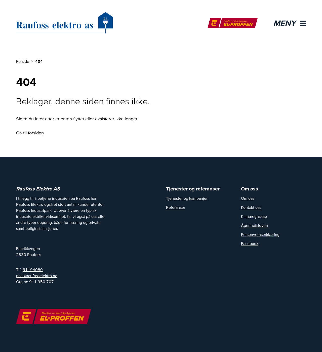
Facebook (249, 243)
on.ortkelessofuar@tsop (36, 275)
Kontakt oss (251, 207)
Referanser (175, 207)
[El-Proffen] (233, 23)
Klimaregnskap (254, 216)
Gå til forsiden (30, 132)
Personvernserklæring (260, 234)
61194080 (33, 269)
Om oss (247, 198)
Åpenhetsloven (254, 225)
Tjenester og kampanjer (187, 198)
